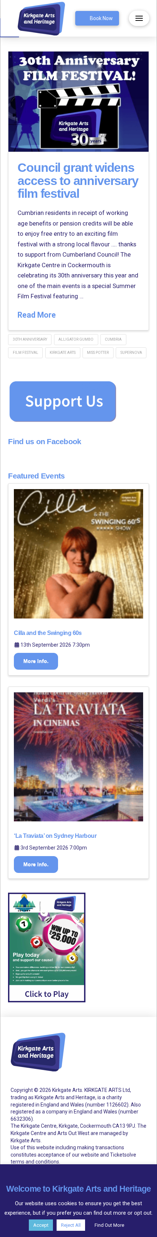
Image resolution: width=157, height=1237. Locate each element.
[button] (139, 18)
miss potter (98, 353)
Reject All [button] (71, 1225)
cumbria (113, 339)
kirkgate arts (63, 353)
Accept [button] (41, 1225)
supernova (131, 353)
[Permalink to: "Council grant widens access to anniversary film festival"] (78, 102)
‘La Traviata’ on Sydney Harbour (55, 836)
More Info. (36, 661)
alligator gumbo (75, 339)
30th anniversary (30, 339)
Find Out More (109, 1225)
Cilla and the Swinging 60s (47, 633)
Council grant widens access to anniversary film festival (78, 180)
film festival (25, 353)
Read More (37, 314)
